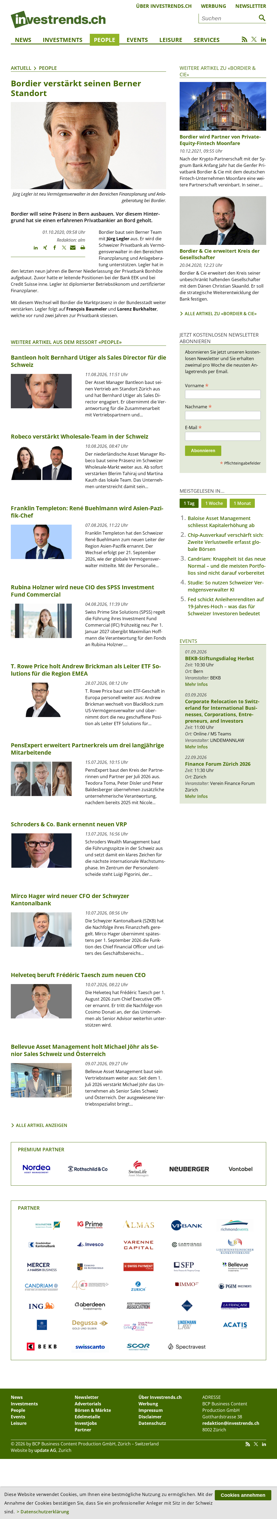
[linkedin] (33, 250)
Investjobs (86, 1423)
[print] (80, 250)
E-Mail (193, 427)
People (104, 40)
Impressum (150, 1410)
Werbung (213, 6)
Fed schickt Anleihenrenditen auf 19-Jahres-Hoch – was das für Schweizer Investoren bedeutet (226, 606)
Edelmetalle (87, 1417)
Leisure (170, 40)
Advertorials (88, 1404)
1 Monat (242, 503)
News (23, 40)
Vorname (197, 385)
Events (137, 40)
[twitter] (61, 250)
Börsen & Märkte (93, 1410)
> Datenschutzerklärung (43, 1512)
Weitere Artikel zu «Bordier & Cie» (218, 71)
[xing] (42, 250)
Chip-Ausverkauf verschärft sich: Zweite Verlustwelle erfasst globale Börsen (225, 542)
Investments (63, 40)
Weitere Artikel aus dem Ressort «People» (66, 342)
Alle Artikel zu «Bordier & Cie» (221, 314)
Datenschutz (152, 1423)
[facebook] (52, 250)
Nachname (198, 406)
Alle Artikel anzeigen (41, 1125)
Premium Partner (41, 1149)
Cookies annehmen (243, 1495)
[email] (71, 250)
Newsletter (250, 6)
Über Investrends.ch (164, 6)
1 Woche (214, 503)
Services (207, 40)
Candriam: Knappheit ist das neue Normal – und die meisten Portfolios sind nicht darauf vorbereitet (227, 565)
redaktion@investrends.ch (230, 1423)
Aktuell (21, 68)
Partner (29, 1208)
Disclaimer (149, 1417)
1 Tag (189, 503)
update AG (45, 1450)
